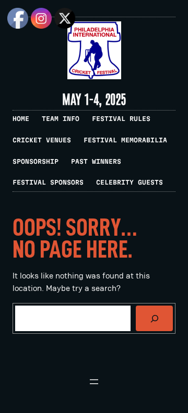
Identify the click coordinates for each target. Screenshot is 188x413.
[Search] (154, 318)
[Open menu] (94, 381)
